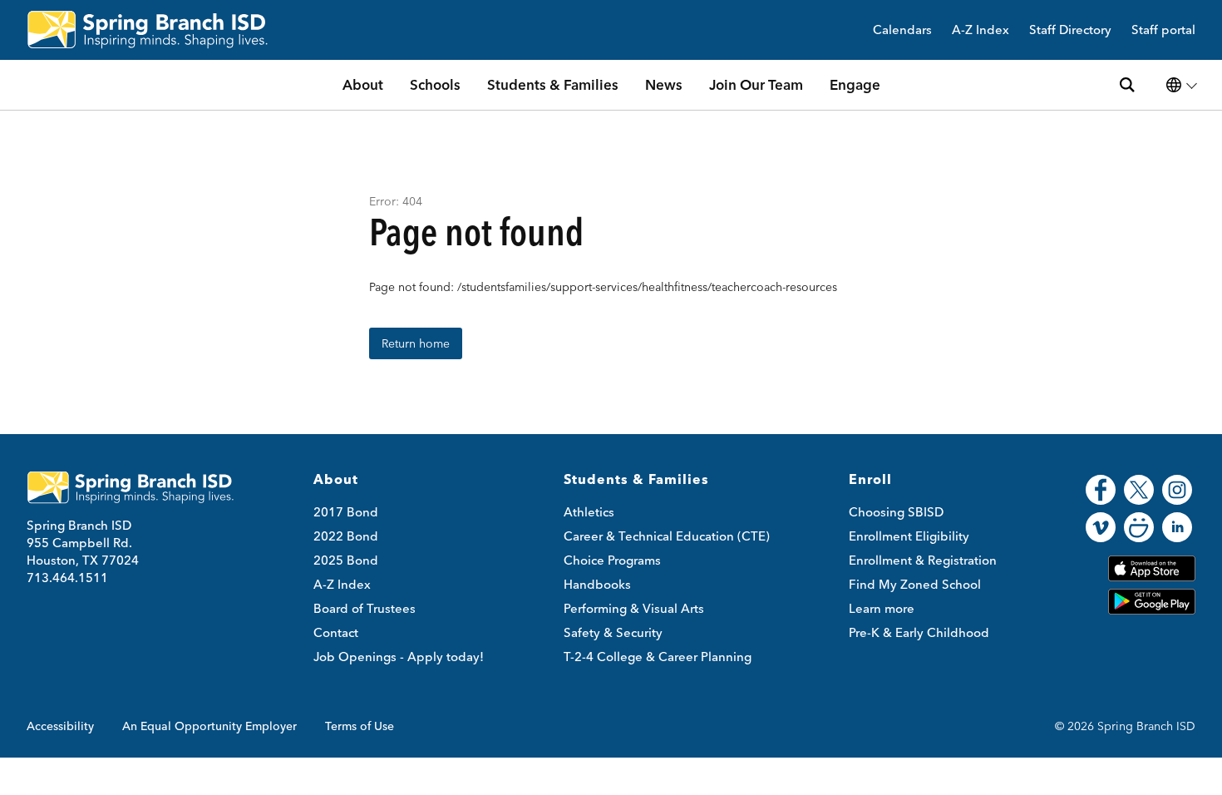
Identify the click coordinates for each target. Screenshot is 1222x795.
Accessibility (60, 725)
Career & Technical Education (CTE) (667, 536)
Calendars (902, 30)
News (663, 84)
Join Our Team (756, 84)
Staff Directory (1070, 30)
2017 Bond (345, 512)
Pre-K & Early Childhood (919, 632)
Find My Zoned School (915, 584)
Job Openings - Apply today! (398, 656)
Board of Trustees (364, 608)
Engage (855, 84)
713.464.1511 (67, 577)
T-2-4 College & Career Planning (657, 656)
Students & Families (552, 84)
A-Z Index (980, 30)
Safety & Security (613, 632)
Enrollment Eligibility (909, 536)
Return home (416, 343)
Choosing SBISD (896, 512)
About (362, 84)
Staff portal (1163, 30)
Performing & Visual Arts (634, 608)
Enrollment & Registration (923, 560)
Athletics (589, 512)
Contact (335, 632)
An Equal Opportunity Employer (209, 725)
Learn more (881, 608)
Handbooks (597, 584)
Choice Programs (612, 560)
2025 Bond (345, 560)
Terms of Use (359, 725)
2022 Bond (345, 536)
